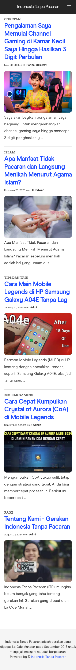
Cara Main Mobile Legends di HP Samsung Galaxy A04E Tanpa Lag (37, 292)
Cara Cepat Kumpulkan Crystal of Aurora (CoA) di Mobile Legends (36, 410)
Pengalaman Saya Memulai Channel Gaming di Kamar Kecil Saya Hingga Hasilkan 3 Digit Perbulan (35, 41)
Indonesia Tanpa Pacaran (48, 656)
